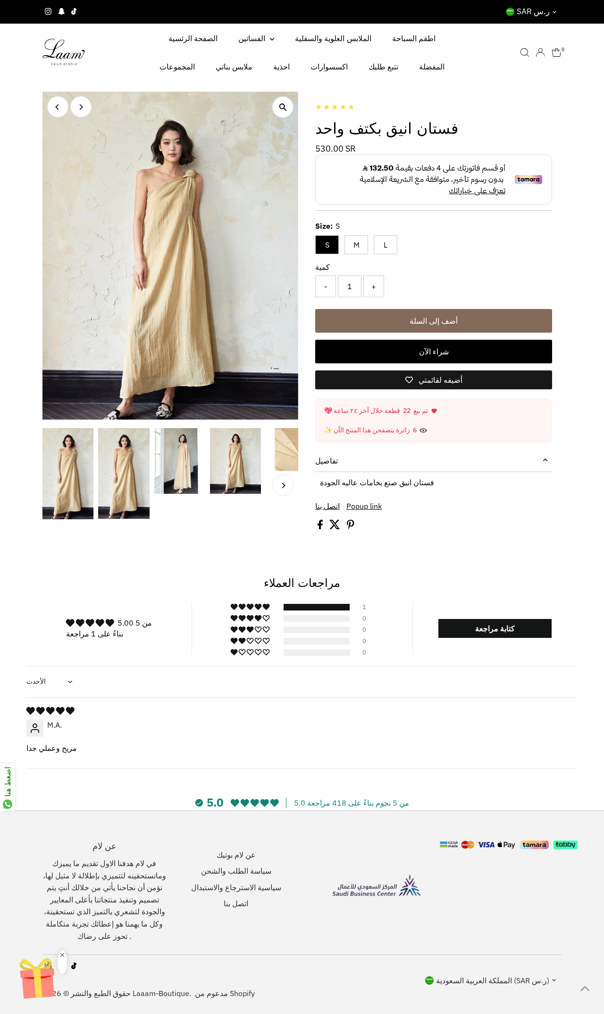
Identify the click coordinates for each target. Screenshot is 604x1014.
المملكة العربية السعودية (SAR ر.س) (492, 980)
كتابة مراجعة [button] (495, 628)
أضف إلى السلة (434, 321)
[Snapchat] (61, 11)
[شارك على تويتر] (335, 526)
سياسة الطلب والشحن (236, 871)
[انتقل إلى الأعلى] (585, 988)
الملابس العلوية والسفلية (333, 38)
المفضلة (432, 66)
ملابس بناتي (234, 66)
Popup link (364, 506)
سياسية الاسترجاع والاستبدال (236, 887)
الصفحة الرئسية (193, 38)
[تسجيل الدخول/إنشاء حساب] (540, 52)
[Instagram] (48, 11)
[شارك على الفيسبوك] (321, 526)
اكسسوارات (329, 66)
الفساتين (252, 38)
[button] (251, 607)
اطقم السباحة (414, 38)
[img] (50, 710)
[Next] (81, 107)
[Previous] (57, 107)
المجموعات (177, 66)
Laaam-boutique (161, 993)
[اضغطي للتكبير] (283, 107)
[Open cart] (557, 52)
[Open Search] (524, 52)
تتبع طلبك (383, 66)
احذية (281, 66)
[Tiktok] (74, 11)
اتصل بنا (327, 506)
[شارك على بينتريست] (350, 526)
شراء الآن (434, 351)
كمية (322, 267)
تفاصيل (326, 460)
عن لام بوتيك (236, 854)
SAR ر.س (533, 11)
